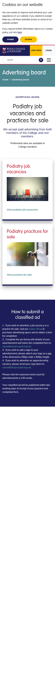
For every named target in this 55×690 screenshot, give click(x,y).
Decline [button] (28, 39)
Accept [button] (10, 39)
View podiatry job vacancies (22, 210)
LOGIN (49, 50)
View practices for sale (19, 275)
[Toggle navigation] (49, 60)
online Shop (35, 329)
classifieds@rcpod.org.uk (16, 346)
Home (5, 80)
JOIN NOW (36, 50)
